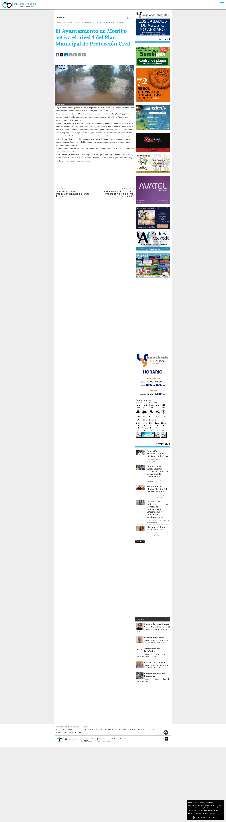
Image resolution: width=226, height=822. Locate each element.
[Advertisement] (94, 172)
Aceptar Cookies (200, 817)
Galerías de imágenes (103, 729)
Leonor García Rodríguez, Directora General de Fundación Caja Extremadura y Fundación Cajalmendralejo (157, 509)
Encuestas (78, 732)
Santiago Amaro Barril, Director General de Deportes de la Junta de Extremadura (157, 471)
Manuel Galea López (154, 637)
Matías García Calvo (154, 662)
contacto (150, 729)
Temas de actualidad (119, 729)
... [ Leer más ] (153, 461)
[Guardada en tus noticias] (75, 54)
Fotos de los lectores (85, 729)
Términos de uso (104, 739)
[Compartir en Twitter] (61, 54)
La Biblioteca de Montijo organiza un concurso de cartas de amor (72, 193)
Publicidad (141, 729)
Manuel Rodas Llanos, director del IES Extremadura (157, 489)
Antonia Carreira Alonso (156, 624)
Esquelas (141, 619)
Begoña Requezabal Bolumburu (154, 674)
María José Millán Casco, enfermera (156, 528)
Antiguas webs (60, 729)
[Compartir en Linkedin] (66, 54)
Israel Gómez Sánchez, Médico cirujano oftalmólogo (158, 454)
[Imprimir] (71, 54)
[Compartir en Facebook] (57, 54)
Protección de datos (119, 739)
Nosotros (132, 729)
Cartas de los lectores (64, 732)
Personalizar (212, 817)
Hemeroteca (71, 729)
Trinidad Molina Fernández (152, 649)
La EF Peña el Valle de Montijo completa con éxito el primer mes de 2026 (118, 193)
